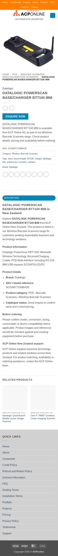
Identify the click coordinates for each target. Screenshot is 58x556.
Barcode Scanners (32, 74)
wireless (32, 162)
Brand (35, 2)
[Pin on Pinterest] (28, 174)
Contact (34, 7)
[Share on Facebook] (11, 174)
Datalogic (7, 88)
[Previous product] (11, 108)
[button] (4, 15)
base (10, 158)
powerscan (12, 162)
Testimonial (15, 2)
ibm (4, 162)
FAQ (52, 2)
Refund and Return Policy (17, 471)
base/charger (20, 158)
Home (5, 74)
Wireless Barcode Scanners (20, 77)
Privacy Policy (10, 521)
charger (38, 158)
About (5, 2)
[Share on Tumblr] (46, 174)
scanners (22, 162)
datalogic (47, 158)
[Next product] (5, 108)
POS (15, 74)
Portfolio (25, 7)
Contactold (8, 458)
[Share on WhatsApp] (5, 174)
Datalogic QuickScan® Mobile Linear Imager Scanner (13, 418)
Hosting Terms (10, 490)
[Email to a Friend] (22, 174)
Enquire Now (15, 116)
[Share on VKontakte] (34, 174)
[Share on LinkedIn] (40, 174)
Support (26, 2)
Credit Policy (9, 465)
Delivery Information (13, 477)
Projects (44, 2)
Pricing (6, 514)
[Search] (52, 15)
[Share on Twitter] (17, 174)
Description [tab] (11, 198)
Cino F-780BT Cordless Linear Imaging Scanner (43, 417)
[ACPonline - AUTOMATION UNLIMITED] (29, 13)
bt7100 (30, 158)
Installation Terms (12, 496)
